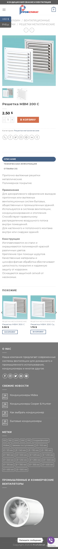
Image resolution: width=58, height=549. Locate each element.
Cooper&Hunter (40, 440)
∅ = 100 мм (41, 445)
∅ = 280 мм (35, 460)
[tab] (29, 159)
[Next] (51, 61)
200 (16, 440)
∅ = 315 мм (8, 465)
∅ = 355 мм (34, 465)
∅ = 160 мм (46, 450)
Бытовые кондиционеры (26, 421)
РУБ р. (6, 24)
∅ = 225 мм (35, 455)
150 (10, 440)
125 (4, 440)
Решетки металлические (37, 24)
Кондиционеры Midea (24, 395)
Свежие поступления (22, 445)
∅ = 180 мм (8, 455)
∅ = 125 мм (8, 450)
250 (22, 440)
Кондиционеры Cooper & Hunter (30, 403)
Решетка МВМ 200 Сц (42, 324)
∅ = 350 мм (21, 465)
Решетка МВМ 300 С (13, 324)
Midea (6, 445)
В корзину (28, 119)
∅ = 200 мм (21, 455)
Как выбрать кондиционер (27, 412)
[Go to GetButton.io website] (51, 546)
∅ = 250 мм (22, 460)
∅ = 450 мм (8, 469)
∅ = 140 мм (21, 450)
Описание (10, 159)
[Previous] (7, 61)
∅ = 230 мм (48, 455)
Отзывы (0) (11, 169)
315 (28, 440)
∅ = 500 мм (22, 469)
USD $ (6, 18)
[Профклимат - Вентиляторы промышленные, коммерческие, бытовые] (29, 9)
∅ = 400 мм (47, 465)
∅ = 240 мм (8, 460)
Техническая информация (20, 164)
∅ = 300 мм (48, 460)
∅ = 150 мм (34, 450)
